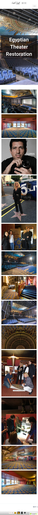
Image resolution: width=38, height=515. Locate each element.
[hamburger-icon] (34, 6)
